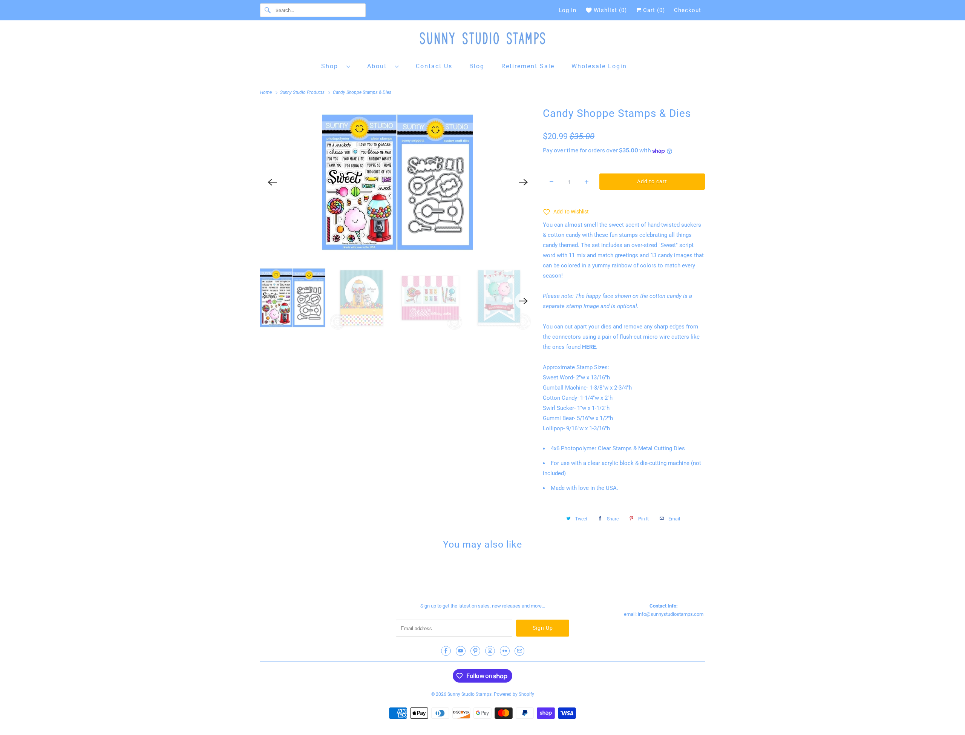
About (379, 66)
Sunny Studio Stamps (469, 694)
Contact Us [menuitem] (434, 66)
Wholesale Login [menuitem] (599, 66)
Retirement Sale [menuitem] (527, 66)
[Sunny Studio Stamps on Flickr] (505, 651)
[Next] (523, 182)
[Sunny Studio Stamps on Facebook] (446, 651)
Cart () (653, 10)
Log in (567, 10)
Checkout (687, 10)
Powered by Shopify (514, 694)
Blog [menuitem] (476, 66)
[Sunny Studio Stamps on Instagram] (490, 651)
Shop (332, 66)
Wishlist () (610, 10)
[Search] (267, 10)
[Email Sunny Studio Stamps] (519, 651)
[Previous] (272, 182)
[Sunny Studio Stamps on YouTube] (461, 651)
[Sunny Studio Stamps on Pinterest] (475, 651)
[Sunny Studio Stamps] (482, 40)
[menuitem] (336, 65)
